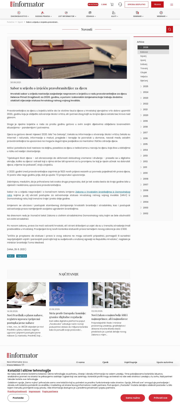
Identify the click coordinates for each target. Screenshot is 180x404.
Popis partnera (50, 391)
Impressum (34, 391)
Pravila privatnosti (17, 391)
